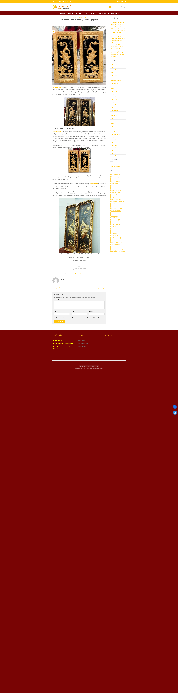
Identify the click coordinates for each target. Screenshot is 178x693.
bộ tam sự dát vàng (114, 176)
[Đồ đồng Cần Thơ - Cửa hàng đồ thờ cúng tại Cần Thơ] (62, 7)
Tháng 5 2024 (113, 96)
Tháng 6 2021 (113, 155)
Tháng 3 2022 (113, 150)
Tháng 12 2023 (114, 110)
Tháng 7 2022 (113, 145)
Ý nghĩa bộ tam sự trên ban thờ (62, 288)
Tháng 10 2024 (114, 83)
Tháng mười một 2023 (115, 112)
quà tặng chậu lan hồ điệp (116, 210)
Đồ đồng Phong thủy (104, 13)
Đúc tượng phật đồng (92, 13)
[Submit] (110, 7)
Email (73, 311)
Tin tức (76, 13)
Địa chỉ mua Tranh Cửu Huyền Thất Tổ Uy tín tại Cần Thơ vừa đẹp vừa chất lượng (117, 46)
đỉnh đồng (113, 251)
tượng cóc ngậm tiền (115, 240)
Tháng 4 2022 (113, 147)
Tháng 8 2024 (113, 88)
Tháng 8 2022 (113, 142)
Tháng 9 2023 (113, 118)
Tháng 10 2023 (114, 115)
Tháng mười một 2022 (115, 134)
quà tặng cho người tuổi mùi (116, 208)
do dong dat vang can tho (116, 190)
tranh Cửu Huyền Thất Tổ (116, 221)
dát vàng (118, 192)
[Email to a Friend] (79, 269)
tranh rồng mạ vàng (114, 228)
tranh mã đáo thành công (115, 224)
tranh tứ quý (121, 231)
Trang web (91, 311)
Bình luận (56, 299)
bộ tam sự (118, 174)
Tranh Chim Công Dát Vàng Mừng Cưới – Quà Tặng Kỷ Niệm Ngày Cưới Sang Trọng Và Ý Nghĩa (117, 53)
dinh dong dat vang (114, 188)
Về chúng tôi (69, 13)
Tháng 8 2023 (113, 120)
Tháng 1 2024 (113, 107)
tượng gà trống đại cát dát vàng (117, 242)
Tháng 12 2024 (114, 78)
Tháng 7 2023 (113, 123)
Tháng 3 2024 (113, 102)
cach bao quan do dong (115, 178)
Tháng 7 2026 (113, 64)
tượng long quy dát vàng (115, 244)
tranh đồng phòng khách (115, 237)
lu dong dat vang (114, 197)
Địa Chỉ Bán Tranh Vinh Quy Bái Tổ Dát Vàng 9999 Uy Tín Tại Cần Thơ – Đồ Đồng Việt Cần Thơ (117, 31)
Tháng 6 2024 (113, 94)
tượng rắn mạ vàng (114, 249)
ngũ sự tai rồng (114, 203)
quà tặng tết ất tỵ (114, 215)
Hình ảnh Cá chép (57, 131)
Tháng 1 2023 (113, 129)
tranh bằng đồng (114, 217)
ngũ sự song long (114, 201)
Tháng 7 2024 (113, 91)
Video (112, 13)
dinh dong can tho (114, 185)
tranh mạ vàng (113, 226)
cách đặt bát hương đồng (115, 181)
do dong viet (113, 192)
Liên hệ (117, 13)
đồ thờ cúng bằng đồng (120, 251)
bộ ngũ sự (113, 174)
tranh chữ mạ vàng (114, 219)
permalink (92, 273)
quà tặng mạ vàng (114, 212)
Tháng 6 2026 (113, 67)
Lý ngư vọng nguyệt (93, 183)
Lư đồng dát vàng (118, 199)
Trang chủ (62, 13)
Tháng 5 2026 (113, 69)
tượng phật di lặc (114, 246)
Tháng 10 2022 (114, 137)
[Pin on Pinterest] (82, 269)
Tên (55, 311)
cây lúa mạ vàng (114, 183)
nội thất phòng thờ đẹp (115, 206)
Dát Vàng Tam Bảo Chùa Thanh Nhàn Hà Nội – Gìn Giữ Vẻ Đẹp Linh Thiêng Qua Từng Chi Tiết (117, 24)
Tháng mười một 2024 (115, 80)
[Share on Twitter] (77, 269)
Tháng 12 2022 (114, 131)
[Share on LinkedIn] (84, 269)
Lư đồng (112, 199)
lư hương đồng (121, 197)
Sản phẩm (81, 13)
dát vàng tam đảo (114, 194)
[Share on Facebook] (74, 269)
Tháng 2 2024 (113, 104)
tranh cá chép (122, 219)
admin (86, 23)
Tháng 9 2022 (113, 139)
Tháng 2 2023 (113, 126)
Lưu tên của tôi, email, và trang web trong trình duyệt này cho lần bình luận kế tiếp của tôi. (77, 317)
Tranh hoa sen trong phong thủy (96, 288)
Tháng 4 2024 (113, 99)
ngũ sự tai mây (121, 201)
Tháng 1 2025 (113, 75)
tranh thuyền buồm (114, 231)
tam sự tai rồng (121, 215)
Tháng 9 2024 (113, 86)
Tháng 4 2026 (113, 72)
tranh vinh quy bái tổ (115, 235)
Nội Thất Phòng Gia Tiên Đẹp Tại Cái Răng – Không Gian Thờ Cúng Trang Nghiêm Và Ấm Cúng (118, 39)
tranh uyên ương (114, 233)
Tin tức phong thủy (81, 17)
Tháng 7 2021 (113, 153)
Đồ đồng (121, 249)
